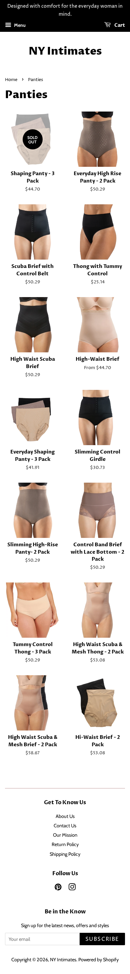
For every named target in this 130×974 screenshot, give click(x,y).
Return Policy (65, 844)
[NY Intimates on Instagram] (72, 888)
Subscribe (102, 939)
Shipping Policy (65, 854)
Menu (19, 25)
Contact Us (65, 826)
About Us (65, 816)
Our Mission (65, 835)
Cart (119, 25)
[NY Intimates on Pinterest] (58, 888)
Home (11, 80)
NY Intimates (65, 51)
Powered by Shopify (98, 960)
